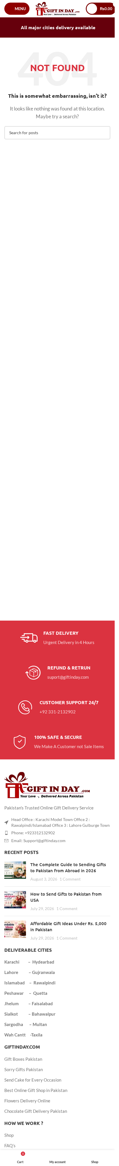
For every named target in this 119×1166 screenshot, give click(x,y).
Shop (9, 1135)
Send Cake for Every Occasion (32, 1079)
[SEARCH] (103, 132)
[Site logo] (57, 8)
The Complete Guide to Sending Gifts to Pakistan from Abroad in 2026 (68, 867)
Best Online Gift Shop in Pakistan (35, 1090)
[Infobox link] (57, 638)
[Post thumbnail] (15, 871)
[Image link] (47, 784)
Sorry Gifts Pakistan (23, 1069)
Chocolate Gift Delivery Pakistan (35, 1111)
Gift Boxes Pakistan (23, 1059)
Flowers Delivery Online (27, 1100)
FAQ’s (10, 1145)
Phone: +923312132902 (33, 832)
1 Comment (70, 879)
